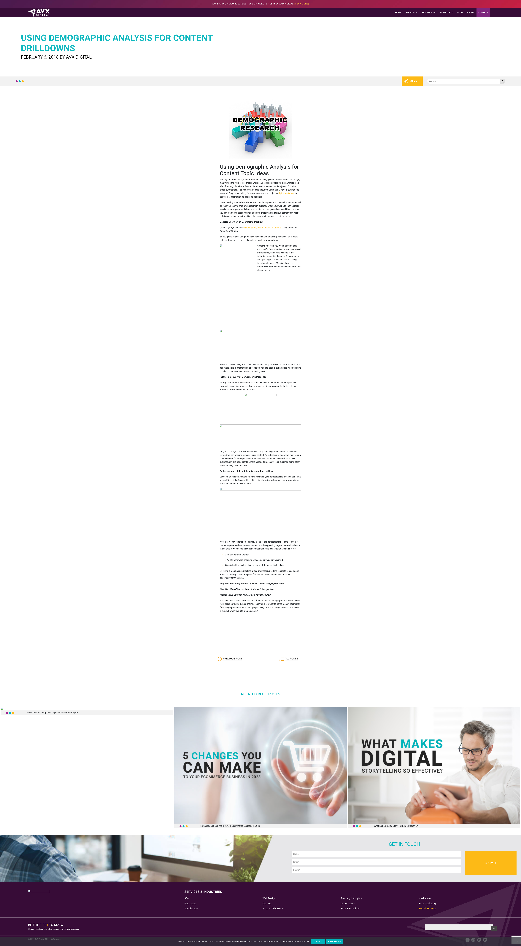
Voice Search (348, 903)
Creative (267, 903)
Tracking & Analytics (351, 898)
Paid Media (190, 903)
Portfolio (446, 12)
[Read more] (301, 3)
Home (398, 12)
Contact (483, 12)
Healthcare (425, 898)
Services (411, 12)
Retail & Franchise (350, 908)
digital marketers (286, 193)
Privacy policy (334, 941)
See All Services (427, 908)
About (470, 12)
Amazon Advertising (273, 908)
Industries (428, 12)
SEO (186, 898)
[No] (517, 941)
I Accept (318, 941)
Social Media (191, 908)
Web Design (269, 898)
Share (413, 81)
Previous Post (232, 659)
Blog (460, 12)
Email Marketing (427, 903)
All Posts (291, 659)
